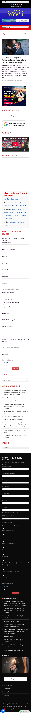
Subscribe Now (8, 685)
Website (6, 199)
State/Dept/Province (8, 292)
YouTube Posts (9, 206)
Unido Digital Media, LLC (15, 6)
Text (6, 365)
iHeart (6, 212)
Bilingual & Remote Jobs (11, 386)
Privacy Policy (8, 692)
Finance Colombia (20, 704)
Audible (19, 209)
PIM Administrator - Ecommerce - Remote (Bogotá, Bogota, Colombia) (15, 625)
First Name (5, 263)
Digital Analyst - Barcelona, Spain (13, 416)
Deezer (16, 215)
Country (4, 256)
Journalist (5, 354)
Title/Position (6, 270)
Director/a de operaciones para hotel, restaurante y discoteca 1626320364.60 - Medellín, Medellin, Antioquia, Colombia (15, 425)
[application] (15, 144)
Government (5, 313)
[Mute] (24, 150)
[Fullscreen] (26, 150)
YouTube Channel (15, 203)
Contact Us (7, 689)
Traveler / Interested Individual (10, 348)
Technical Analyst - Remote (11, 621)
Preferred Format (7, 360)
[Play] (4, 150)
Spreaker (8, 215)
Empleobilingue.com (10, 598)
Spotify (12, 212)
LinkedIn (21, 222)
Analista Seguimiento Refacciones (13, 420)
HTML (7, 362)
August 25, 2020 (11, 80)
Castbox (23, 215)
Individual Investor (7, 326)
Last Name (5, 277)
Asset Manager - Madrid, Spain (12, 401)
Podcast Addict (22, 212)
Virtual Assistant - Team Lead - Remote (15, 650)
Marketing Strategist (9, 636)
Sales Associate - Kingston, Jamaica (14, 398)
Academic (5, 333)
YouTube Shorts (21, 206)
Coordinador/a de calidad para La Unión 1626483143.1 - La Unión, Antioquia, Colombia (15, 406)
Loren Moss (19, 80)
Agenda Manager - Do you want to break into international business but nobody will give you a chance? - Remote (15, 393)
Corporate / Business (8, 307)
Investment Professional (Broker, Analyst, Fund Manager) (15, 340)
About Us (6, 695)
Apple (13, 209)
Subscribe (14, 199)
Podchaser (9, 218)
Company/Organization (9, 249)
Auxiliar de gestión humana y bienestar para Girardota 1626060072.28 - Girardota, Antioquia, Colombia (16, 631)
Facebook (12, 222)
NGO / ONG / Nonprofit (8, 320)
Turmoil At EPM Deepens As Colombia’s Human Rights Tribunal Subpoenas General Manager (14, 60)
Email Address (6, 243)
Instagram (7, 225)
